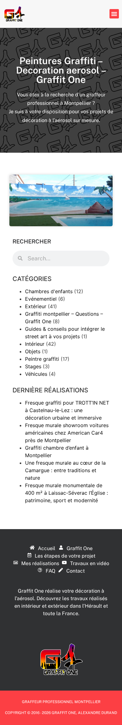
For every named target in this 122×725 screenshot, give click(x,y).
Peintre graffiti (42, 359)
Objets (32, 351)
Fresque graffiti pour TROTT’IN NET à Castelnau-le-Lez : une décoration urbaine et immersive (67, 410)
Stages (33, 366)
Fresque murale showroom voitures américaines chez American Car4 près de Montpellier (67, 432)
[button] (114, 13)
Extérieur (35, 306)
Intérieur (34, 344)
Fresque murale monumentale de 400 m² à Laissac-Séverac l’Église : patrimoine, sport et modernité (66, 492)
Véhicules (36, 374)
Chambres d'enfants (49, 291)
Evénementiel (41, 299)
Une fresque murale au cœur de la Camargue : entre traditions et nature (65, 470)
